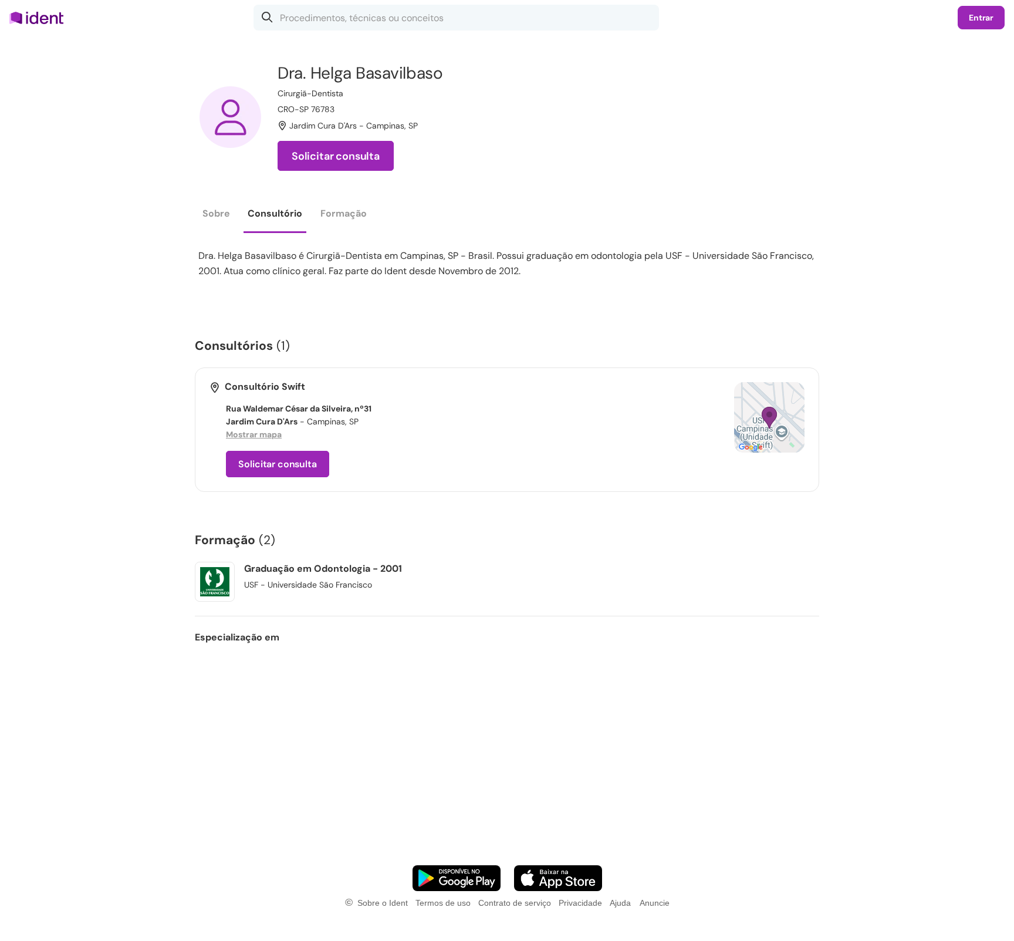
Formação (343, 213)
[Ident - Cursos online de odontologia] (40, 18)
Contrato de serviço (514, 903)
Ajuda (620, 903)
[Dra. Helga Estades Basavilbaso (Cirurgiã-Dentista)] (230, 117)
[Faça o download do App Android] (456, 878)
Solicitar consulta (336, 156)
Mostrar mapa (254, 434)
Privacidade (580, 903)
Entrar (981, 17)
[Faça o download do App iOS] (558, 878)
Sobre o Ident (382, 903)
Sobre (216, 213)
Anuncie (655, 903)
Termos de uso (443, 903)
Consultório (275, 213)
